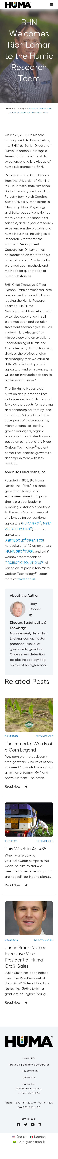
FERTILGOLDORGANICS (24, 540)
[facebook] (18, 1124)
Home (9, 109)
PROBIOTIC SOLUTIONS (25, 562)
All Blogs (21, 109)
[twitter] (25, 1124)
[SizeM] (18, 3)
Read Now (12, 786)
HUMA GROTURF (19, 551)
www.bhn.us (26, 579)
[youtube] (33, 1124)
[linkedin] (39, 1124)
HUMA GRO (31, 523)
